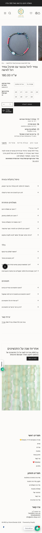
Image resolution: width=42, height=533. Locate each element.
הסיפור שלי (36, 492)
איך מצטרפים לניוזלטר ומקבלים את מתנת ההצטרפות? (19, 271)
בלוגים (38, 466)
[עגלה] (39, 13)
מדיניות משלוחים (34, 485)
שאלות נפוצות (35, 489)
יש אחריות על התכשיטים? (10, 300)
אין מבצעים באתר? (8, 258)
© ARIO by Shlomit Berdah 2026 (11, 522)
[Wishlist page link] (31, 13)
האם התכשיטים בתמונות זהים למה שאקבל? (16, 294)
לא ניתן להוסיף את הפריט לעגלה (12, 192)
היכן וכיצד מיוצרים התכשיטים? (12, 307)
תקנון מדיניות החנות (33, 481)
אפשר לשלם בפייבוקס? (9, 251)
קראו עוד (35, 161)
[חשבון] (36, 13)
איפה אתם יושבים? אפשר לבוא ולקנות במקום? (17, 235)
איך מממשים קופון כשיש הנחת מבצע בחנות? (16, 264)
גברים (38, 447)
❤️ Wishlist (36, 462)
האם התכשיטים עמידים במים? (12, 287)
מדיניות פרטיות (35, 500)
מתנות (38, 451)
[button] (9, 13)
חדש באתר (36, 455)
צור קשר (37, 458)
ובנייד (3, 322)
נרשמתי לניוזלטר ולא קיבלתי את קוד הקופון (15, 186)
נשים (38, 443)
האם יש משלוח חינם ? (9, 209)
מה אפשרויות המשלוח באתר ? (11, 222)
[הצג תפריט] (5, 13)
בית (3, 63)
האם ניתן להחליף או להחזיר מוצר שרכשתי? (16, 228)
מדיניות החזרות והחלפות (32, 477)
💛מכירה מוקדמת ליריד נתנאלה (30, 440)
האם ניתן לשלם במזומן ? (10, 215)
